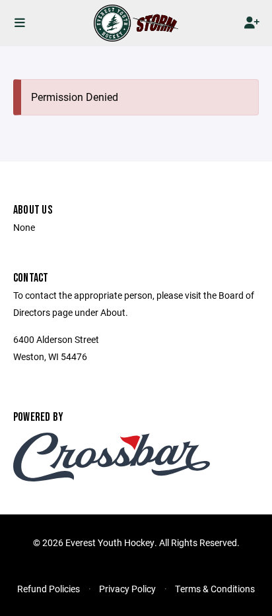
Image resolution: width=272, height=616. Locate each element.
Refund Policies (48, 588)
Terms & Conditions (215, 588)
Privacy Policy (127, 588)
